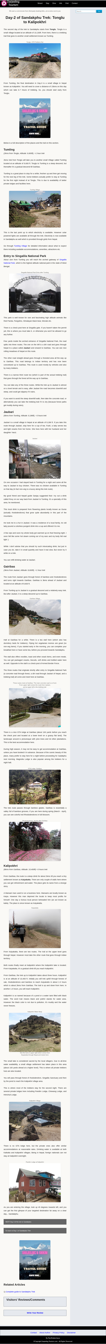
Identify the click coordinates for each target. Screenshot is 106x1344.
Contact (75, 3)
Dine (54, 3)
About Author (44, 1333)
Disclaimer (71, 1333)
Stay (47, 3)
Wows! (40, 3)
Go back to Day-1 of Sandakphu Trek (18, 1231)
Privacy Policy (58, 1333)
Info (60, 3)
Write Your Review (35, 1313)
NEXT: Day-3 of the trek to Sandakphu (18, 1222)
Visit (67, 3)
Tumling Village (20, 246)
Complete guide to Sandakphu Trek (20, 1292)
